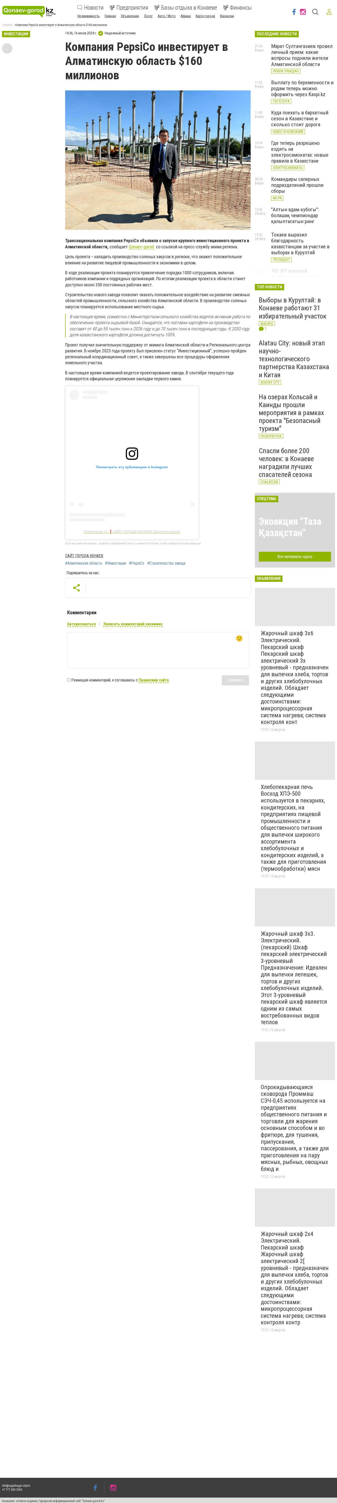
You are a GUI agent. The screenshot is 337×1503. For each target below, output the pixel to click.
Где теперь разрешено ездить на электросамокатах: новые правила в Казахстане (299, 152)
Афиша (186, 16)
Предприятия (132, 7)
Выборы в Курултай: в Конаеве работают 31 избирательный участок (292, 308)
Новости (94, 7)
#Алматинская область (83, 563)
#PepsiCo (136, 563)
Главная (110, 16)
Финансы (241, 7)
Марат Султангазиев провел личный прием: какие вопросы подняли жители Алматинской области (302, 55)
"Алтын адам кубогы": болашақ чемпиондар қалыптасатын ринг (295, 215)
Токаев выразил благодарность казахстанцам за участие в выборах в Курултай (300, 243)
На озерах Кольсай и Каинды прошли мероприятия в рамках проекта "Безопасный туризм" (291, 413)
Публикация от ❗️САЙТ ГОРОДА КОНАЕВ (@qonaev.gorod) (132, 531)
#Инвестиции (115, 563)
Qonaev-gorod (142, 246)
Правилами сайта (154, 680)
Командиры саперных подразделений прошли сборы (297, 185)
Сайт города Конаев (84, 555)
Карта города (205, 16)
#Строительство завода (166, 563)
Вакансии (227, 16)
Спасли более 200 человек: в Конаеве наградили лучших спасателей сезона (286, 463)
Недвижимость (88, 16)
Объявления (130, 16)
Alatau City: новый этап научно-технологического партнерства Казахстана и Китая (294, 359)
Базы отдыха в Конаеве (189, 7)
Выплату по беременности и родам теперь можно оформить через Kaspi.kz (302, 88)
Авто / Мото (167, 16)
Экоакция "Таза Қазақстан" (290, 527)
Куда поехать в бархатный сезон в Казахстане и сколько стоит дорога (299, 118)
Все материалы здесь (295, 556)
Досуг (148, 16)
